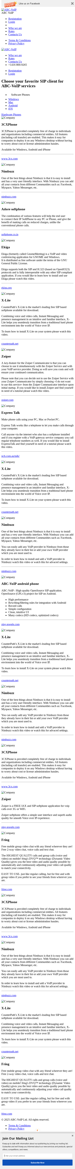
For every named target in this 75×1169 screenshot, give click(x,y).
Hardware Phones (11, 114)
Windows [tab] (13, 99)
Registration (15, 18)
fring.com (6, 889)
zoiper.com (7, 399)
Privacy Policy (16, 43)
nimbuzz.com (8, 196)
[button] (29, 3)
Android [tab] (13, 105)
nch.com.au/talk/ (10, 456)
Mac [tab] (10, 102)
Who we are (15, 28)
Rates (11, 31)
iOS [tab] (10, 108)
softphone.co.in (9, 234)
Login (11, 21)
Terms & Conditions (19, 40)
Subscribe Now (37, 1162)
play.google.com (10, 624)
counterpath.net (9, 343)
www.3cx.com (9, 158)
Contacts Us (15, 34)
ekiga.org (6, 287)
